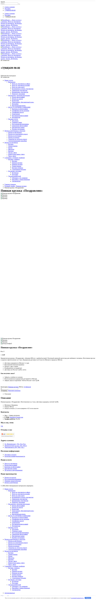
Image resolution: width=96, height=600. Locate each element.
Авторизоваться (9, 593)
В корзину (4, 390)
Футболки (15, 173)
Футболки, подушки (14, 171)
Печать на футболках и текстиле (14, 131)
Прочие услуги (13, 119)
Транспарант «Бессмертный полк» (23, 102)
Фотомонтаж (16, 117)
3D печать (15, 120)
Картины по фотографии (20, 109)
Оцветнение (16, 114)
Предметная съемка (18, 127)
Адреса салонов (9, 7)
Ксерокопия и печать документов (22, 89)
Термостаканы (12, 146)
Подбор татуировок (18, 129)
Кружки (10, 144)
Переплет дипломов (18, 94)
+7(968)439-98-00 (9, 10)
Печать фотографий (18, 97)
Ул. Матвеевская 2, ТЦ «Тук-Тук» (15, 444)
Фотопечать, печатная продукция (19, 95)
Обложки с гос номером (19, 178)
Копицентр (11, 82)
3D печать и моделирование (13, 470)
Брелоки (11, 151)
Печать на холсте (17, 99)
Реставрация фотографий (20, 115)
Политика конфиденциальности (14, 456)
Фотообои (15, 104)
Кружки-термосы (17, 168)
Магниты (11, 149)
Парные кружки (17, 163)
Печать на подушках (14, 136)
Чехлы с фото (12, 152)
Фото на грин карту (18, 87)
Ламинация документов (19, 90)
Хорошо (88, 598)
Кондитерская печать (19, 105)
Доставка (7, 8)
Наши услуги (8, 80)
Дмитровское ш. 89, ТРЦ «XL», (14, 447)
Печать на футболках (15, 132)
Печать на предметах (11, 142)
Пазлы (10, 147)
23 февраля (27, 387)
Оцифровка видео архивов (20, 110)
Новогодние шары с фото (16, 154)
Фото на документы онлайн (21, 85)
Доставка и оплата (10, 454)
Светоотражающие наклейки (17, 141)
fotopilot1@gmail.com (16, 417)
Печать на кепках (13, 137)
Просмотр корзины (14, 390)
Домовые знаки (17, 122)
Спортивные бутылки (19, 169)
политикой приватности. (77, 598)
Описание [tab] (7, 394)
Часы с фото (12, 156)
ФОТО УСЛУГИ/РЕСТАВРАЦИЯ (19, 107)
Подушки (15, 174)
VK (2, 426)
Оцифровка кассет (18, 112)
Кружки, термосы (14, 159)
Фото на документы (10, 463)
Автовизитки (16, 181)
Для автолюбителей (14, 176)
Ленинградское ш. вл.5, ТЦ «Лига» (15, 445)
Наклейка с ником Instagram (21, 179)
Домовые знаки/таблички (12, 481)
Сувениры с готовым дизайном (14, 157)
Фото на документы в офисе (21, 84)
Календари (15, 100)
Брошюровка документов (20, 92)
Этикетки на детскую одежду (17, 139)
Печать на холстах (10, 477)
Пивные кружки (17, 164)
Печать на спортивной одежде (18, 134)
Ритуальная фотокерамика (20, 124)
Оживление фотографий (20, 126)
